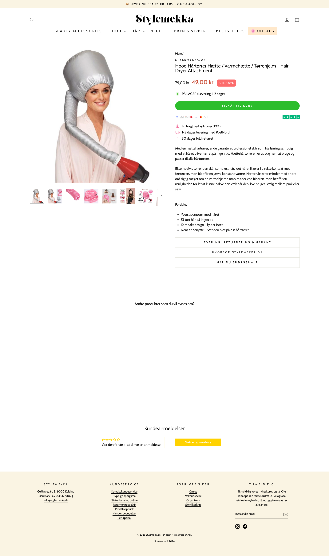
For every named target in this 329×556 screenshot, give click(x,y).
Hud (117, 31)
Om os (193, 491)
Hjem (178, 53)
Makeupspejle (193, 496)
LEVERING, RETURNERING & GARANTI (237, 242)
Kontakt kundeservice (124, 491)
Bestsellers (230, 31)
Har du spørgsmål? (237, 262)
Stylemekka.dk (190, 59)
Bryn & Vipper (191, 31)
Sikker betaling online (124, 500)
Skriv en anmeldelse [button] (198, 442)
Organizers (193, 500)
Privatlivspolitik (124, 509)
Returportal (124, 518)
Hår (137, 31)
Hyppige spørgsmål (124, 496)
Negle (158, 31)
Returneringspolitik (124, 504)
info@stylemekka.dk (56, 500)
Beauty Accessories (79, 31)
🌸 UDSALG (263, 31)
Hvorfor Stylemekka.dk (237, 252)
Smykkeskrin (193, 504)
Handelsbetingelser (124, 513)
